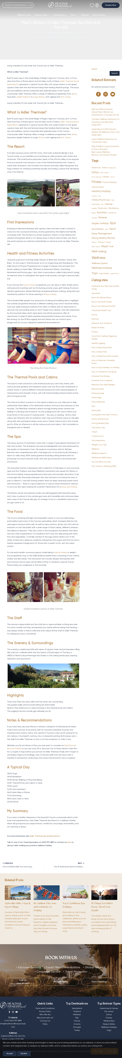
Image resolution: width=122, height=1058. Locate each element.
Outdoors (112, 213)
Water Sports (96, 246)
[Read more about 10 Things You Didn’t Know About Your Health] (104, 893)
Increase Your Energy (101, 376)
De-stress (109, 1012)
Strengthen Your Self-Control (104, 415)
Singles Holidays (100, 223)
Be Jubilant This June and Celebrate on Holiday (45, 907)
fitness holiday (50, 294)
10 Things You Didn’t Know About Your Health (102, 907)
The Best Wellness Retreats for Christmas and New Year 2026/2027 (105, 122)
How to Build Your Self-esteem (105, 356)
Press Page (96, 398)
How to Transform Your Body (104, 372)
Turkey (77, 1030)
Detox (95, 172)
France (77, 1021)
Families (105, 177)
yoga (35, 97)
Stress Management (102, 234)
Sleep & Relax (109, 1024)
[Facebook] (9, 1012)
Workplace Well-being (101, 458)
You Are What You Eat (101, 462)
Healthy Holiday (101, 191)
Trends (108, 242)
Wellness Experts (100, 263)
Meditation (102, 208)
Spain (106, 229)
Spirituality (96, 410)
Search (94, 69)
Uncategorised (98, 440)
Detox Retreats (96, 177)
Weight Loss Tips (99, 445)
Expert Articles (98, 328)
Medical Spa (109, 1021)
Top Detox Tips (98, 428)
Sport (112, 229)
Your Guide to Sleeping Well (104, 466)
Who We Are (45, 1015)
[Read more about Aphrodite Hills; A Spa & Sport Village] (18, 893)
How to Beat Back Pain (102, 348)
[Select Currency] (97, 4)
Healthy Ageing (98, 343)
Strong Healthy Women (103, 238)
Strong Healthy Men (100, 423)
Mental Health (98, 389)
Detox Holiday (104, 172)
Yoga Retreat (114, 273)
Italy (102, 204)
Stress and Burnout (100, 419)
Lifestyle (109, 204)
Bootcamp (112, 168)
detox (74, 94)
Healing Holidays (98, 187)
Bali (77, 1018)
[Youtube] (16, 1012)
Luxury (94, 208)
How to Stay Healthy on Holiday (105, 368)
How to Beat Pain (99, 352)
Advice (105, 168)
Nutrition (102, 212)
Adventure (96, 168)
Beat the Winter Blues (101, 298)
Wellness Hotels (24, 15)
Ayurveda (96, 293)
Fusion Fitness (29, 285)
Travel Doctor (98, 436)
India (112, 200)
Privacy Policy (45, 1012)
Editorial (85, 15)
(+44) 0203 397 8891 (13, 1021)
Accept (9, 1054)
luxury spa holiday (69, 487)
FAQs (45, 1024)
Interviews (96, 204)
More (73, 15)
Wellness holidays (102, 268)
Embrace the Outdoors (102, 323)
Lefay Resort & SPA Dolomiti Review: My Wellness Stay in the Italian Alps (106, 132)
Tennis (94, 242)
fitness (42, 97)
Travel (94, 432)
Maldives (77, 1015)
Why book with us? (45, 1018)
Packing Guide (98, 393)
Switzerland (77, 1008)
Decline (24, 1054)
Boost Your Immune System (103, 306)
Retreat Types (41, 15)
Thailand (101, 242)
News (94, 213)
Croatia (77, 1024)
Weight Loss (107, 246)
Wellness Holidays (109, 1027)
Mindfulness (114, 208)
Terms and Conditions (45, 1008)
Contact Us (45, 1021)
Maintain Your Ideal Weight (103, 385)
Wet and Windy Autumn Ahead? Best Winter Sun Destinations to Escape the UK (105, 112)
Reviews (102, 217)
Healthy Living (96, 196)
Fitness (96, 182)
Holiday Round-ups (101, 200)
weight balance (23, 97)
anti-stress (66, 97)
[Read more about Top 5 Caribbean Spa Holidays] (75, 893)
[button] (111, 5)
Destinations (59, 15)
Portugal (94, 218)
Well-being (99, 251)
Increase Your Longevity (102, 380)
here (69, 842)
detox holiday (61, 553)
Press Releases (98, 402)
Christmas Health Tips (101, 310)
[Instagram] (13, 1012)
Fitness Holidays (109, 182)
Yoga (95, 273)
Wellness (98, 258)
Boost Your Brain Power (102, 302)
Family (112, 177)
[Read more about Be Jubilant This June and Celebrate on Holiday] (46, 893)
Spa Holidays (98, 229)
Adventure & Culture (109, 1008)
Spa (113, 223)
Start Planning (98, 15)
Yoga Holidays (104, 273)
